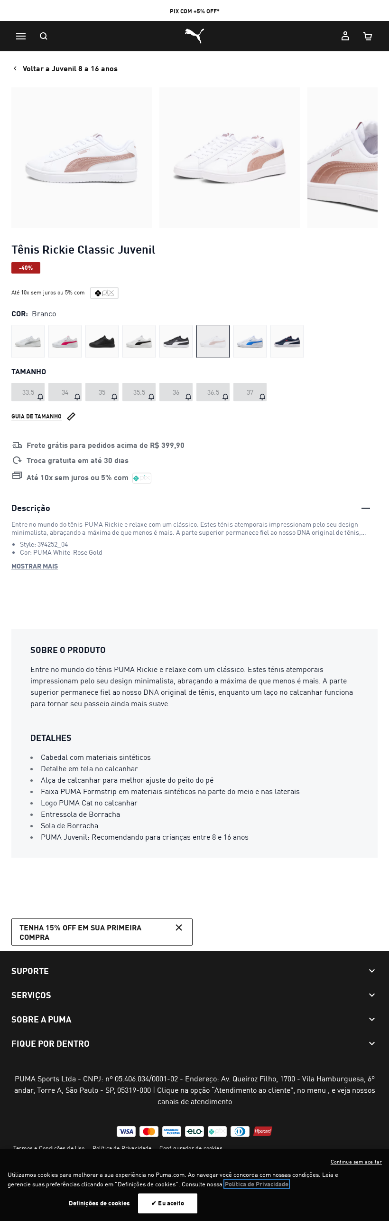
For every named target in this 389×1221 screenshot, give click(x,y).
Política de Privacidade (122, 1148)
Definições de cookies (99, 1203)
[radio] (28, 341)
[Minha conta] (345, 36)
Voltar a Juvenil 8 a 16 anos (70, 68)
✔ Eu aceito (167, 1203)
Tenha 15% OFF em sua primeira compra (80, 932)
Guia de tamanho (36, 416)
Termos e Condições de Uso (49, 1148)
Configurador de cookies (190, 1148)
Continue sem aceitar (356, 1161)
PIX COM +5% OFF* (195, 11)
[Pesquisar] (43, 36)
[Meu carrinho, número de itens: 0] (368, 36)
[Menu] (20, 36)
